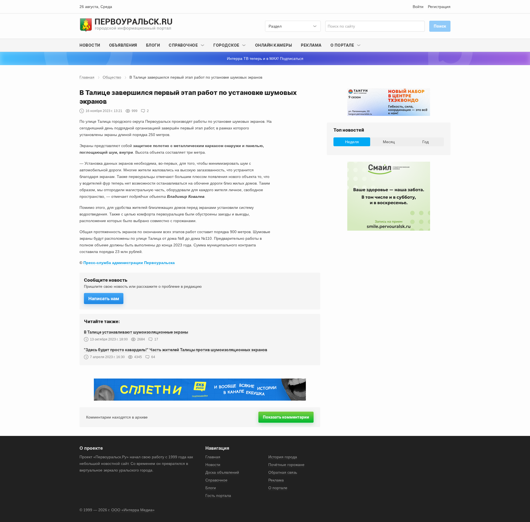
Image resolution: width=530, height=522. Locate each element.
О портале (277, 488)
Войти (418, 6)
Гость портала (218, 495)
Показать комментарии (286, 417)
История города (282, 457)
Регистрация (439, 6)
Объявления (123, 45)
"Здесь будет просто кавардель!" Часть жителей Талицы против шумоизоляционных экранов (175, 349)
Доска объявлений (222, 472)
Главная (87, 77)
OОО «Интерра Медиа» (133, 510)
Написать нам (103, 298)
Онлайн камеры (273, 45)
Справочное (216, 480)
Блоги (153, 45)
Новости (90, 45)
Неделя (352, 142)
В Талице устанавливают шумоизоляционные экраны (136, 332)
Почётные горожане (286, 464)
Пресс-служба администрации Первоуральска (129, 262)
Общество (112, 77)
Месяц (389, 142)
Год (425, 142)
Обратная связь (282, 472)
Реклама (311, 45)
